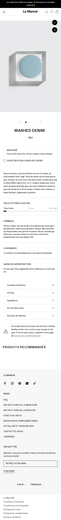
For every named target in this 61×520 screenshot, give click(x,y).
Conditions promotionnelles (16, 506)
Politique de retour (12, 510)
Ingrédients (12, 301)
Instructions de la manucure (20, 405)
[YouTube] (27, 383)
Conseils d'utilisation (16, 285)
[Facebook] (5, 383)
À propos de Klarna (12, 517)
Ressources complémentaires (21, 421)
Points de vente (13, 416)
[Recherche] (46, 11)
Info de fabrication (15, 308)
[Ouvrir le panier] (57, 11)
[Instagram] (12, 383)
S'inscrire (9, 471)
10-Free (10, 293)
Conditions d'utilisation (14, 502)
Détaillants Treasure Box (19, 426)
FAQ (6, 400)
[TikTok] (34, 383)
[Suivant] (40, 122)
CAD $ (20, 485)
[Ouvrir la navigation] (4, 11)
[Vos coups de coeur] (51, 11)
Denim (29, 183)
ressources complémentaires (27, 336)
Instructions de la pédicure (20, 410)
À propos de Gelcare (16, 316)
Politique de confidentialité (16, 513)
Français (35, 485)
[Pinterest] (19, 383)
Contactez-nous (13, 431)
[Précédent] (20, 122)
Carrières (9, 437)
